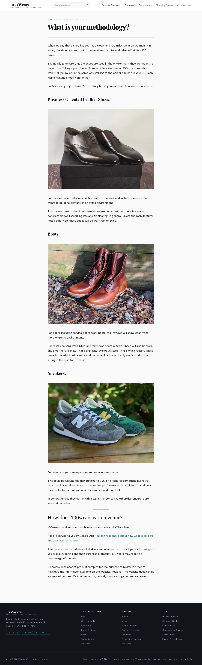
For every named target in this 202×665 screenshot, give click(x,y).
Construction (184, 5)
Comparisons (145, 5)
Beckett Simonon (130, 625)
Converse (126, 634)
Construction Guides (172, 630)
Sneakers (129, 5)
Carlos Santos (87, 639)
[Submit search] (87, 5)
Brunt (83, 634)
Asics (124, 621)
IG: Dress (13, 632)
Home (50, 20)
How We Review (170, 616)
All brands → (86, 643)
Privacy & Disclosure (172, 639)
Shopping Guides (164, 5)
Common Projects (130, 630)
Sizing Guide (168, 634)
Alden (83, 616)
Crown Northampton (132, 639)
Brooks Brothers (88, 630)
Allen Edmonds (87, 621)
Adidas (125, 616)
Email (45, 632)
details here (188, 659)
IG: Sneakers (30, 632)
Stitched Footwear (111, 5)
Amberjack (85, 625)
